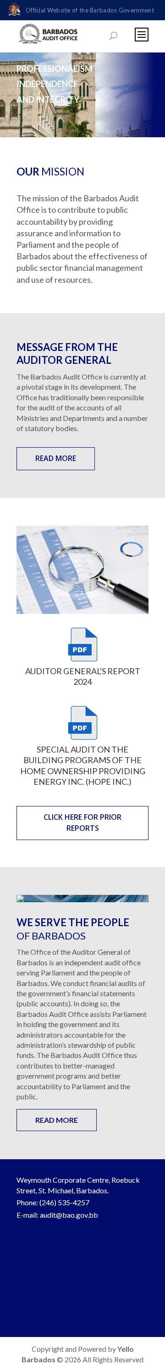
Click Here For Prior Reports (82, 822)
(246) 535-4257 (64, 1202)
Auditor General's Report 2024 (82, 676)
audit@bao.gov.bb (69, 1214)
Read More (55, 458)
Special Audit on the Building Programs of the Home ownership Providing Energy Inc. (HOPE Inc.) (82, 765)
